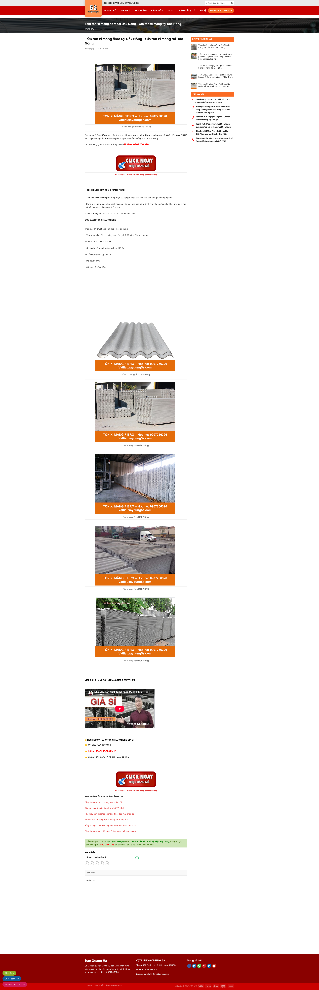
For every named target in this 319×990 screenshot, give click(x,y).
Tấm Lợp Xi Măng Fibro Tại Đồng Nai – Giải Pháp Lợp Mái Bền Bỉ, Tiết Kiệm (215, 85)
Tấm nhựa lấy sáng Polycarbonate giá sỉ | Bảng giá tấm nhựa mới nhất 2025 (214, 139)
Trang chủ (110, 11)
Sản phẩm (140, 11)
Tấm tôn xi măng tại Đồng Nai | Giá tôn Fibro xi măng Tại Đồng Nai (215, 67)
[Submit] (232, 3)
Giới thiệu (125, 11)
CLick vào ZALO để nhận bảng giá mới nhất (136, 174)
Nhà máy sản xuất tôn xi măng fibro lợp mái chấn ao (109, 814)
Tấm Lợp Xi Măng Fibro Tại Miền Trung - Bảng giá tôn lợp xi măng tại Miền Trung (216, 76)
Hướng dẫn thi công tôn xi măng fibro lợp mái (106, 819)
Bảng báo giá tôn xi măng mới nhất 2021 (104, 802)
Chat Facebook (12, 979)
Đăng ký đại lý (187, 11)
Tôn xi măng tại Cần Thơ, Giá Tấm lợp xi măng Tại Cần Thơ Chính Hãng (215, 46)
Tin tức (171, 11)
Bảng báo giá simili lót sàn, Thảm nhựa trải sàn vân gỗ (110, 831)
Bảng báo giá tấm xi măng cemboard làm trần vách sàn (111, 825)
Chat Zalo (9, 973)
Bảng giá (156, 11)
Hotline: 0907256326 (15, 984)
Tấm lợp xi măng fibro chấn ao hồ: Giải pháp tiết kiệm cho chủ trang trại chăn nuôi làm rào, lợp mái (215, 56)
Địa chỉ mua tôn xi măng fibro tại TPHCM (104, 808)
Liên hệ (202, 11)
